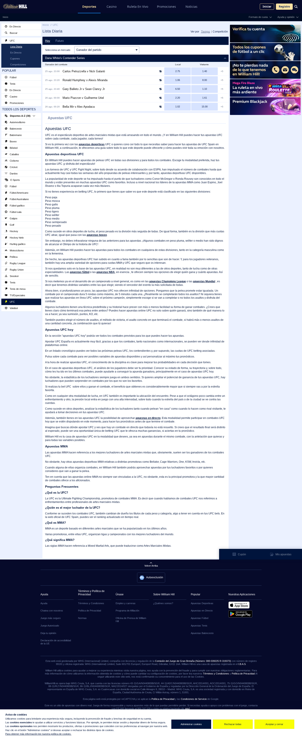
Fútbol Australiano (19, 199)
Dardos (13, 173)
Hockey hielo (16, 237)
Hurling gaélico (17, 244)
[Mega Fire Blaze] (265, 88)
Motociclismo (16, 250)
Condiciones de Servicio (194, 699)
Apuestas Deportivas (202, 603)
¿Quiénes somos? (163, 603)
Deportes (89, 6)
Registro (284, 6)
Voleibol (13, 308)
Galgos (13, 218)
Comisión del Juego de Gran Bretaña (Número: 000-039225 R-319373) (193, 661)
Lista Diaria (16, 46)
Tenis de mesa (17, 289)
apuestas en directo (148, 418)
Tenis (12, 83)
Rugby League (17, 263)
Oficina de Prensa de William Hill (131, 620)
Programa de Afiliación (127, 610)
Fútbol (12, 77)
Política (13, 257)
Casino (112, 6)
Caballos (14, 154)
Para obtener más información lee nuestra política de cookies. (38, 734)
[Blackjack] (265, 106)
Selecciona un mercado (57, 50)
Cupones (15, 58)
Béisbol (13, 148)
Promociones (166, 6)
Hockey (13, 231)
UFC (12, 40)
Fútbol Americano (18, 192)
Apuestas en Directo (202, 610)
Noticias (191, 6)
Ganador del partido (88, 50)
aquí (187, 708)
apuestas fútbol (79, 272)
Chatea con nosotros (51, 610)
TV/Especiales (17, 295)
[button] (135, 58)
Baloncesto (15, 128)
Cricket (13, 167)
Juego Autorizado (49, 625)
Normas (82, 618)
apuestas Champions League (167, 281)
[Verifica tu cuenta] (265, 33)
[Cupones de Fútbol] (265, 52)
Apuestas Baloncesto (202, 633)
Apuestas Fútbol (199, 618)
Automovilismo (17, 122)
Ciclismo (14, 160)
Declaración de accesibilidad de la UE (55, 642)
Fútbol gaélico (17, 205)
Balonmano (15, 135)
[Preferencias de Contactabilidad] (265, 70)
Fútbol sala (15, 212)
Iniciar (267, 6)
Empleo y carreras (126, 603)
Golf (11, 224)
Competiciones (18, 64)
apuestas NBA (105, 272)
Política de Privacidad (89, 610)
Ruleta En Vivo (137, 6)
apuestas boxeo (97, 235)
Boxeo (13, 141)
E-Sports (15, 180)
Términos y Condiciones (91, 603)
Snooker (14, 276)
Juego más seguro (50, 618)
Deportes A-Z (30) (20, 116)
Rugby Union (16, 269)
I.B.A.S (242, 664)
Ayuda (43, 603)
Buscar (13, 33)
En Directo (15, 26)
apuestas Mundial (204, 281)
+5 (222, 71)
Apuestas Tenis (199, 625)
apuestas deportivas (92, 144)
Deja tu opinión (48, 633)
